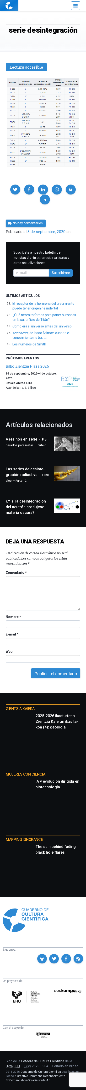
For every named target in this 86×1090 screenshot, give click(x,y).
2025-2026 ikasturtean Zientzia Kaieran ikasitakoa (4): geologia (57, 721)
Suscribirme (61, 273)
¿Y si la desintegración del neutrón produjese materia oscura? (26, 507)
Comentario (16, 572)
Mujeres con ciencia (25, 774)
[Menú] (75, 5)
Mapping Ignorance (24, 839)
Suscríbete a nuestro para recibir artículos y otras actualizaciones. (41, 258)
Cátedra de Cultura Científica (42, 1061)
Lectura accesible (26, 67)
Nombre (13, 617)
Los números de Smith (29, 344)
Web (9, 651)
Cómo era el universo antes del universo (42, 326)
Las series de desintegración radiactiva (28, 474)
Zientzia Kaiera (20, 708)
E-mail (12, 634)
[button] (15, 189)
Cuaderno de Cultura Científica (41, 1071)
